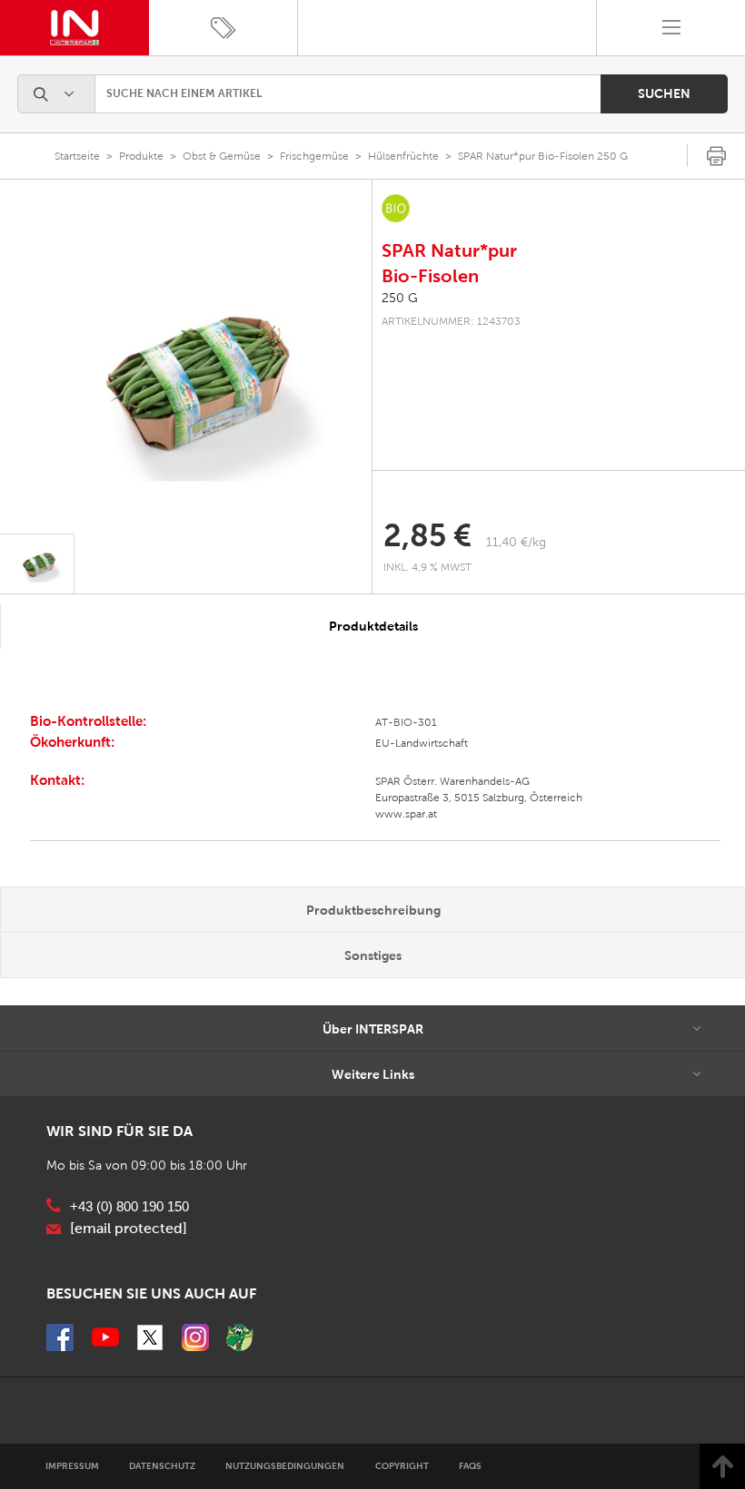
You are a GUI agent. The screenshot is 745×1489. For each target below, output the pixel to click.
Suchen (664, 93)
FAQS (470, 1466)
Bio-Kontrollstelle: (88, 721)
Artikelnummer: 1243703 (451, 321)
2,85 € (427, 535)
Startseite (77, 156)
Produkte (141, 156)
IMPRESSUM (72, 1466)
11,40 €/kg (516, 542)
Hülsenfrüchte (403, 156)
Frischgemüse (314, 156)
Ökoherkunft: (72, 741)
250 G (400, 298)
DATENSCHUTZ (162, 1466)
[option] (186, 378)
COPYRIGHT (402, 1466)
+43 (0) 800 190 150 (129, 1207)
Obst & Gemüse (222, 156)
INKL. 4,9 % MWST (428, 567)
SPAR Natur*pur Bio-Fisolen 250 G (543, 156)
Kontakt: (57, 780)
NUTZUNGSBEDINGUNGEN (284, 1466)
